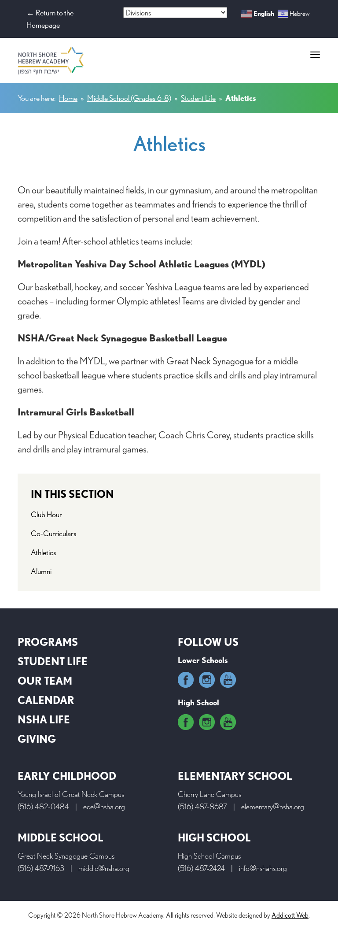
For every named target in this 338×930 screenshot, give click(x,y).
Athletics (43, 552)
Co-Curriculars (54, 533)
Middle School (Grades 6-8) (129, 98)
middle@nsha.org (103, 868)
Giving (37, 739)
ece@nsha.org (104, 806)
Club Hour (46, 514)
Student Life (198, 98)
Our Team (45, 680)
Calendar (46, 700)
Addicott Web (290, 915)
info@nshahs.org (263, 868)
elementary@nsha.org (272, 806)
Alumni (41, 571)
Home (68, 98)
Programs (48, 642)
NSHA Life (44, 719)
